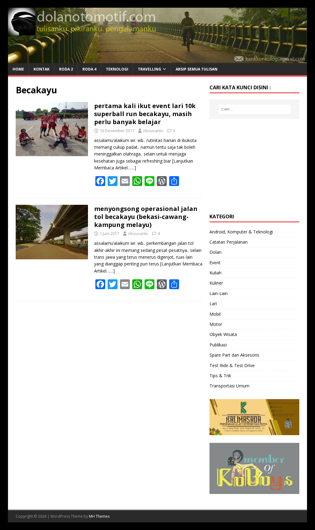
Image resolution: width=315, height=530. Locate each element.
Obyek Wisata (223, 334)
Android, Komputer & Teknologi (241, 232)
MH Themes (99, 516)
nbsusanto (153, 130)
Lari (213, 303)
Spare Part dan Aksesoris (234, 355)
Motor (215, 324)
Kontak (42, 69)
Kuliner (216, 283)
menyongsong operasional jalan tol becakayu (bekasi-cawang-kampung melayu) (145, 216)
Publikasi (218, 345)
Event (215, 262)
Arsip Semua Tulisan (196, 69)
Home (18, 69)
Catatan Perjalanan (228, 242)
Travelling (149, 69)
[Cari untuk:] (254, 109)
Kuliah (215, 273)
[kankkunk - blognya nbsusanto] (157, 60)
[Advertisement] (255, 165)
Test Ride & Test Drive (232, 365)
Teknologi (117, 69)
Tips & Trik (220, 375)
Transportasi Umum (229, 386)
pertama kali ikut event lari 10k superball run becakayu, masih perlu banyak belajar (145, 114)
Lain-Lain (218, 293)
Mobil (215, 314)
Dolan (215, 252)
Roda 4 (89, 69)
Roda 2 (66, 69)
